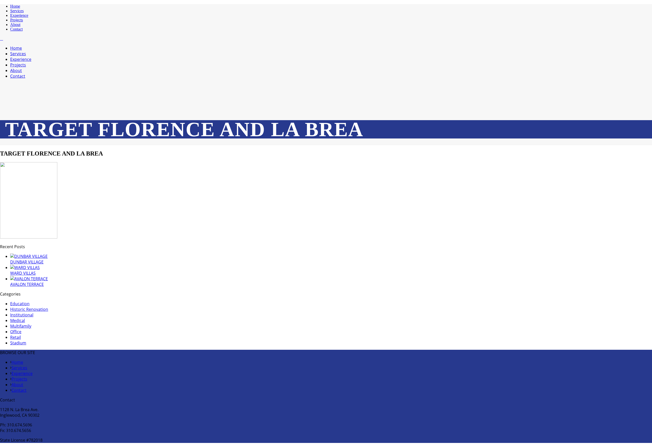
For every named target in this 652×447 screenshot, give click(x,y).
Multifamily (20, 326)
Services (17, 11)
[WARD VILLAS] (25, 267)
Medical (17, 320)
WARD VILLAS (23, 273)
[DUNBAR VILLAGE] (29, 256)
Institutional (21, 315)
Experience (19, 15)
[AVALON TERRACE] (29, 279)
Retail (15, 337)
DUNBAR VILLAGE (27, 262)
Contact (16, 29)
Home (15, 6)
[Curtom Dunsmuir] (1, 38)
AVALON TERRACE (27, 284)
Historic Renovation (29, 309)
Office (15, 331)
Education (20, 303)
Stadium (18, 343)
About (15, 24)
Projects (16, 20)
